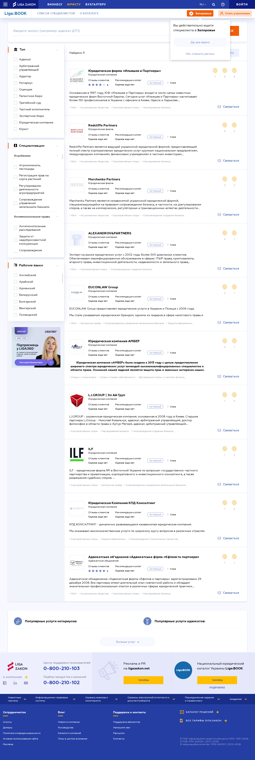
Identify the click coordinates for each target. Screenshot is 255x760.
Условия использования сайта (20, 738)
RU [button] (202, 4)
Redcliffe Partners (102, 125)
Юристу (74, 4)
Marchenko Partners (104, 179)
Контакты (119, 738)
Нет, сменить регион (200, 53)
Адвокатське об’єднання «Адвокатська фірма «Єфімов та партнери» (143, 557)
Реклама (8, 744)
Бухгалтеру (95, 4)
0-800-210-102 (61, 682)
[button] (5, 4)
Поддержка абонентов (126, 722)
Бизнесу (54, 4)
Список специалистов (56, 13)
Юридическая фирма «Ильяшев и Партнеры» (124, 71)
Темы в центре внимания (72, 738)
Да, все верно (200, 42)
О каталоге (89, 13)
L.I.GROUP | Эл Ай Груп (106, 395)
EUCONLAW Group (103, 287)
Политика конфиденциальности (21, 733)
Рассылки (119, 733)
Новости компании (69, 722)
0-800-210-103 (61, 668)
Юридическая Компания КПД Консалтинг (121, 503)
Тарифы (143, 680)
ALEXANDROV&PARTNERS (109, 233)
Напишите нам (121, 727)
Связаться (231, 106)
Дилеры (7, 727)
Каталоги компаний (69, 733)
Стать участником (237, 13)
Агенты (7, 722)
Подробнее (217, 687)
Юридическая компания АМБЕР (114, 341)
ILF (90, 449)
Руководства (65, 727)
